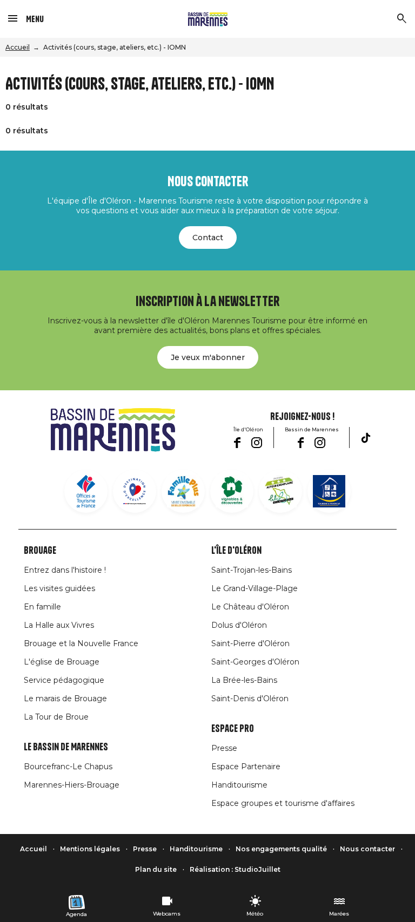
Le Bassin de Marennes (66, 747)
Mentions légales (90, 849)
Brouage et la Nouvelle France (81, 643)
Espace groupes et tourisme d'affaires (282, 803)
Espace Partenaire (245, 766)
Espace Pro (232, 729)
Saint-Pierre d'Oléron (250, 643)
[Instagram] (256, 442)
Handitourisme (239, 785)
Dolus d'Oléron (239, 625)
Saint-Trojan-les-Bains (251, 570)
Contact (207, 237)
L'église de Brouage (61, 662)
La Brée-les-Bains (244, 680)
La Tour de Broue (56, 717)
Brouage (40, 550)
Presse (224, 748)
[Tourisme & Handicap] (329, 491)
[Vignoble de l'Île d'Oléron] (231, 491)
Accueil (17, 47)
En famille (42, 607)
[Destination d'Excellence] (134, 491)
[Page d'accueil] (208, 19)
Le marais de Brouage (65, 698)
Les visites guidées (59, 588)
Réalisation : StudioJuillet (235, 869)
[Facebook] (237, 442)
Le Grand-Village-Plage (254, 588)
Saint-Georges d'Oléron (255, 662)
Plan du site (156, 869)
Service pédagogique (64, 680)
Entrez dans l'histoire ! (65, 570)
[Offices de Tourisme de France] (86, 491)
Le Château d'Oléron (250, 607)
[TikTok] (365, 437)
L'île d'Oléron (236, 550)
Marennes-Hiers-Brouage (71, 785)
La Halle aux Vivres (59, 625)
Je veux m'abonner (208, 357)
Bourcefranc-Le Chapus (68, 766)
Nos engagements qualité (281, 849)
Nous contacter (367, 849)
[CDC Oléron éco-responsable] (280, 491)
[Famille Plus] (183, 491)
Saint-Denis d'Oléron (250, 698)
